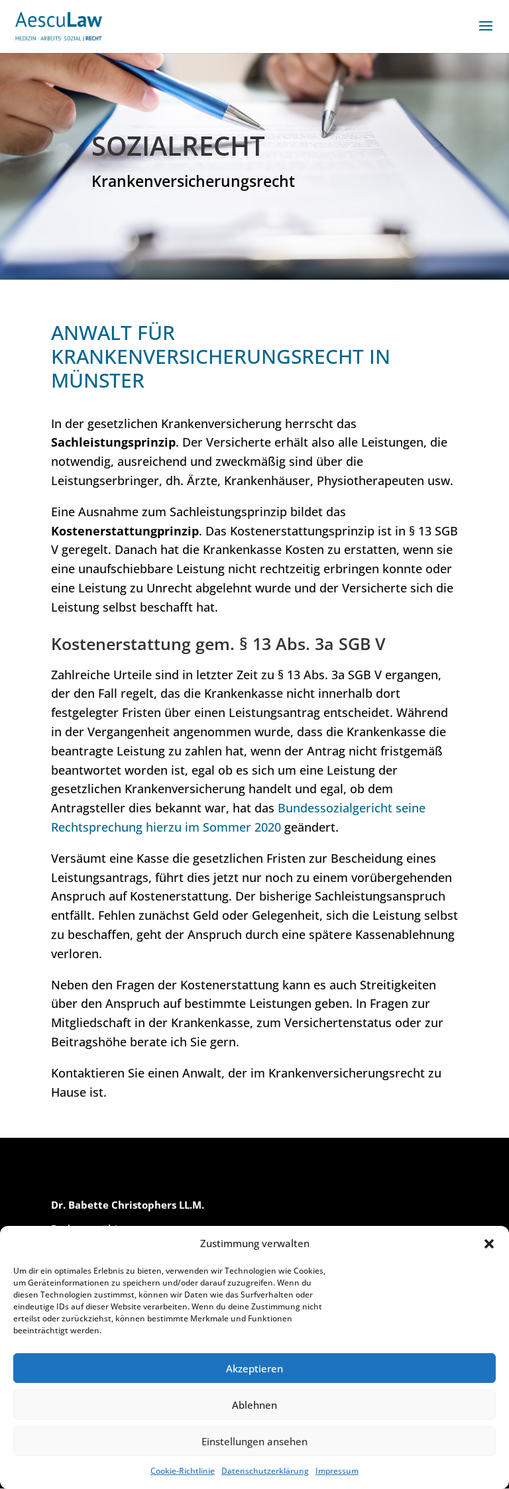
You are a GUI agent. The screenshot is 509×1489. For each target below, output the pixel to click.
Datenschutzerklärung (265, 1470)
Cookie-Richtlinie (182, 1470)
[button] (489, 1243)
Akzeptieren (254, 1368)
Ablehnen (254, 1404)
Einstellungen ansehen (254, 1441)
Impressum (337, 1470)
